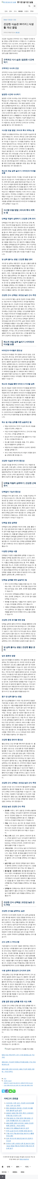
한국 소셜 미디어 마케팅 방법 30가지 (19, 1131)
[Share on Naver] (10, 1092)
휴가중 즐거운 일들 (25, 2)
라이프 (20, 11)
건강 (15, 19)
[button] (29, 6)
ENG (31, 11)
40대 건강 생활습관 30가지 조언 (17, 1128)
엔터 (10, 11)
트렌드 (26, 11)
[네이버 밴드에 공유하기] (13, 1092)
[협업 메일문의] (24, 1159)
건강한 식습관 (7, 1081)
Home (5, 19)
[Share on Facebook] (6, 1092)
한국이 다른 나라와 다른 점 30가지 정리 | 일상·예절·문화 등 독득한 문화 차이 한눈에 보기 (20, 1146)
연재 (6, 11)
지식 (15, 11)
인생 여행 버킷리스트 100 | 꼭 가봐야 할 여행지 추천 (18, 1085)
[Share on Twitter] (3, 1092)
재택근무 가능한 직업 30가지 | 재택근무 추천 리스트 (18, 1083)
